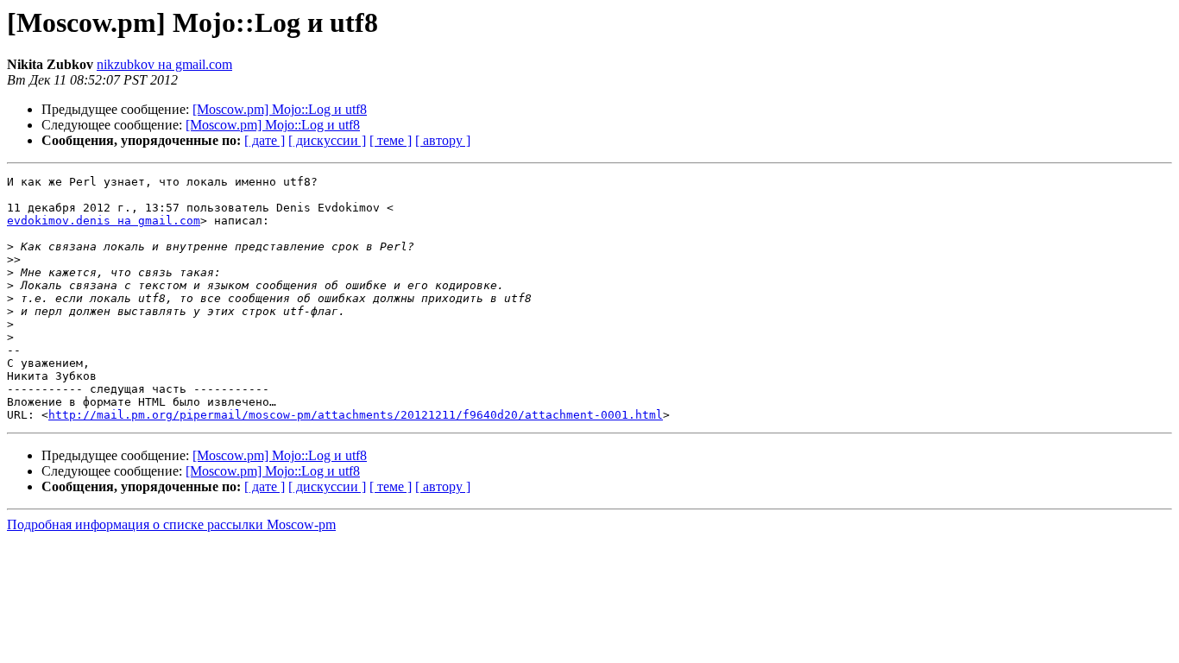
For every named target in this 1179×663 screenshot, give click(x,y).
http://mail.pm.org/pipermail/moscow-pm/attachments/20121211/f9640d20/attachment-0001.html (355, 414)
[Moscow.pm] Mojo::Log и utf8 (279, 109)
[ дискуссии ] (327, 140)
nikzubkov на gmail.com (164, 64)
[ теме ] (390, 140)
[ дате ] (264, 140)
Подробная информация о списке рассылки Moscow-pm (171, 524)
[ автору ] (442, 140)
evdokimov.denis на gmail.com (103, 220)
